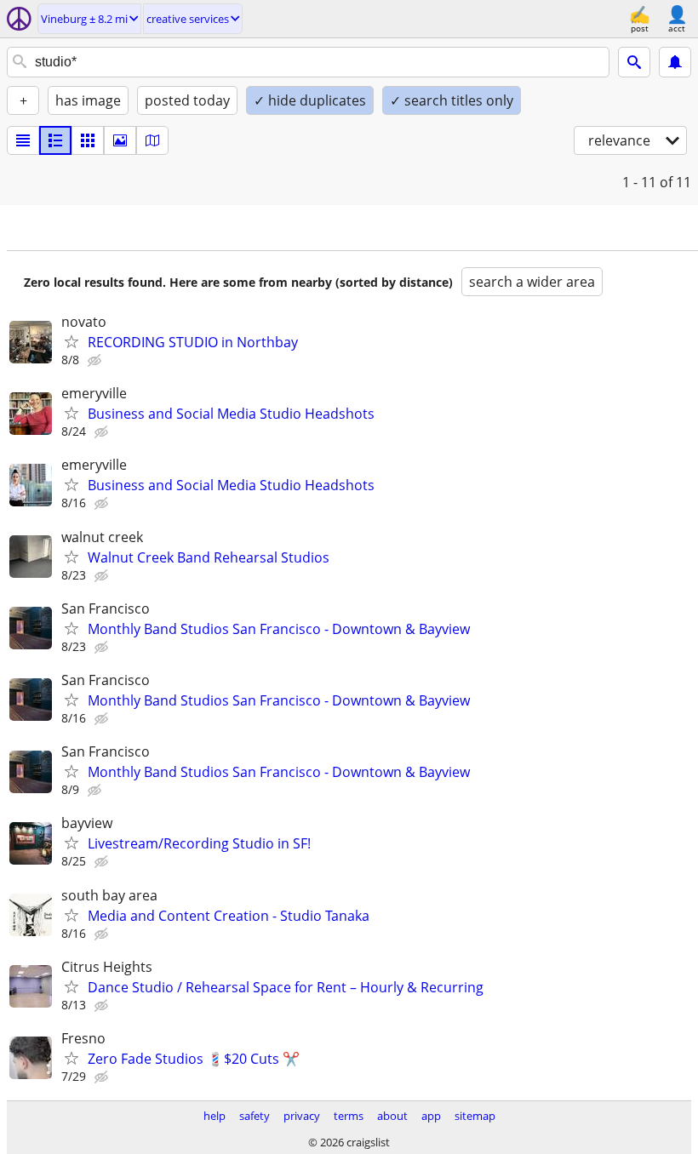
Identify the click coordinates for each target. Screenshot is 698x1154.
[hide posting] (96, 361)
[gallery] (120, 140)
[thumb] (55, 140)
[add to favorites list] (71, 341)
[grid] (88, 140)
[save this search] (675, 62)
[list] (23, 140)
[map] (152, 140)
